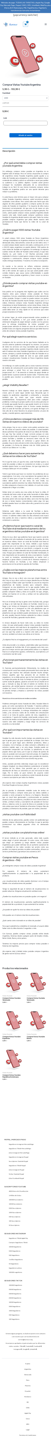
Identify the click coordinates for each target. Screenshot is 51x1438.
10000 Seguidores (15, 1247)
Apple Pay (28, 1413)
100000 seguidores (15, 1272)
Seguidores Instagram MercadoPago (21, 1144)
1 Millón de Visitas (15, 1195)
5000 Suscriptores (15, 1208)
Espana (27, 1364)
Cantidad (6, 93)
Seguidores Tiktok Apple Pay (18, 1238)
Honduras (27, 1397)
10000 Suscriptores (15, 1204)
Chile (28, 1408)
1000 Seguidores (14, 1311)
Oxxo (28, 1419)
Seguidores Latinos (15, 1268)
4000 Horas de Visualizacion (18, 1191)
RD (28, 1402)
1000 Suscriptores (15, 1212)
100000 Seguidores (15, 1285)
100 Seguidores (14, 1319)
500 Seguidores (14, 1255)
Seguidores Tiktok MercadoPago (20, 1148)
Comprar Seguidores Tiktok (18, 1242)
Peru (27, 1380)
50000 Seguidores (15, 1289)
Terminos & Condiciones (27, 1435)
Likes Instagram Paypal (16, 1170)
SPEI (27, 1424)
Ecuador (28, 1391)
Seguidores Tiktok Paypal (17, 1165)
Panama (27, 1386)
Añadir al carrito (25, 135)
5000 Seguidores (14, 1251)
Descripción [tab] (8, 150)
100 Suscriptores (14, 1221)
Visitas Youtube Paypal (16, 1174)
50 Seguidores (14, 1264)
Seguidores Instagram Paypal (18, 1157)
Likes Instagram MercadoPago (19, 1153)
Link (5, 118)
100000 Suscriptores (16, 1200)
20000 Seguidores (15, 1298)
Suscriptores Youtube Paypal (18, 1161)
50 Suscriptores (14, 1225)
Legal (28, 1430)
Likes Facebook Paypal (16, 1178)
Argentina (27, 1369)
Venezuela (27, 1375)
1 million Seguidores (16, 1259)
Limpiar (5, 103)
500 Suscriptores (14, 1217)
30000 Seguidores (15, 1294)
